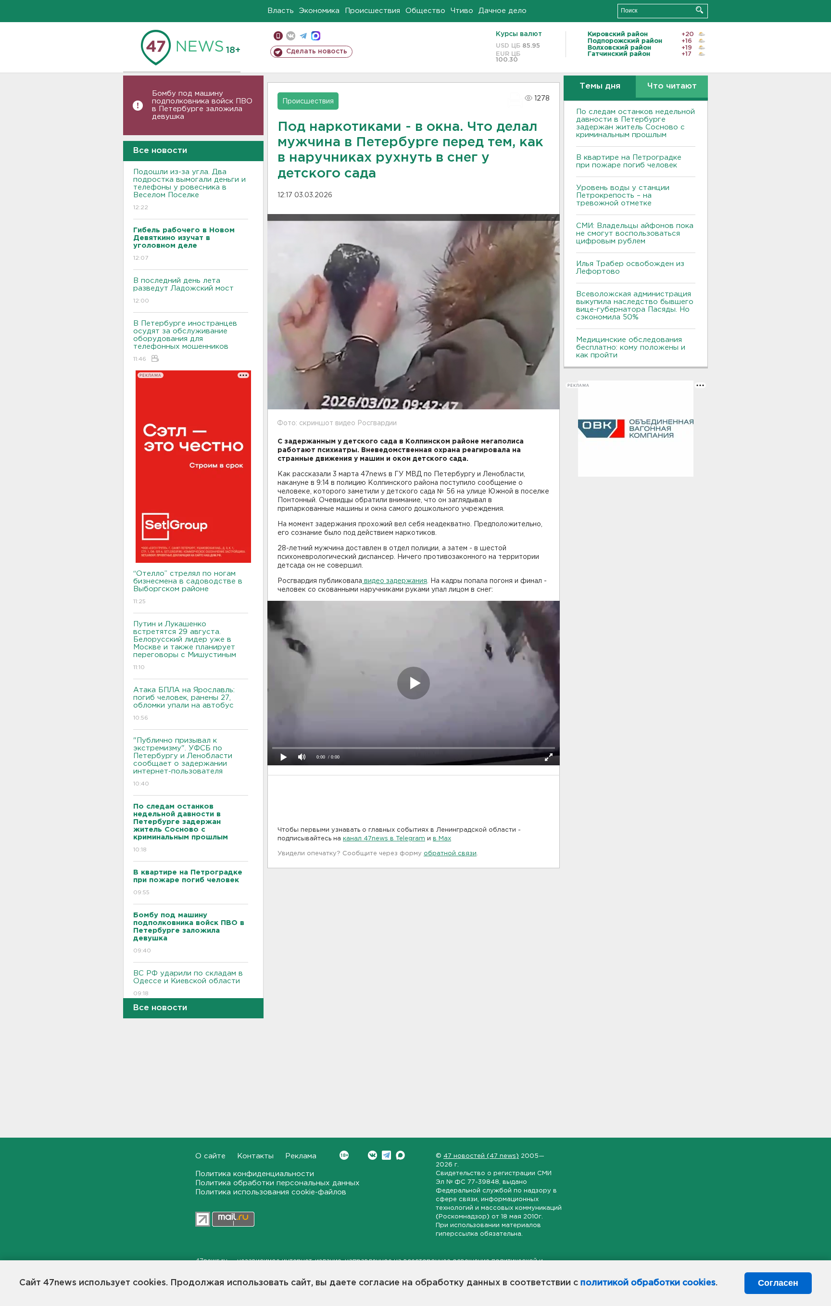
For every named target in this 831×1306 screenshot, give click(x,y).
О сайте (210, 1156)
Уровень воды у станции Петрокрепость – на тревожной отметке (622, 195)
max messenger (315, 35)
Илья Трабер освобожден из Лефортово (630, 268)
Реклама (300, 1156)
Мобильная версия (278, 35)
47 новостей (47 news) (481, 1156)
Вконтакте (372, 1155)
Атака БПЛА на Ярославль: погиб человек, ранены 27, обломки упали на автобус (184, 704)
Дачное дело (502, 11)
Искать (699, 9)
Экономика (319, 11)
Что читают (672, 86)
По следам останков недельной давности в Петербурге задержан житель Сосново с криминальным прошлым (635, 123)
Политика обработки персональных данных (277, 1183)
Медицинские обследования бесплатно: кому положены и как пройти (630, 347)
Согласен (778, 1283)
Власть (280, 11)
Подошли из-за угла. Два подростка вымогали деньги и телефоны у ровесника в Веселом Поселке (189, 189)
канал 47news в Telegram (384, 838)
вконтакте (290, 35)
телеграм (303, 35)
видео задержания (394, 581)
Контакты (255, 1156)
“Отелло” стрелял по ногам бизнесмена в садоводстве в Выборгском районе (187, 587)
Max (400, 1155)
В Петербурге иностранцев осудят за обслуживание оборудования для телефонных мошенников (185, 341)
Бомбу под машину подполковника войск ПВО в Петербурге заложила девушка (202, 105)
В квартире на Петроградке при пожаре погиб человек (628, 161)
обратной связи (450, 853)
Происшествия (372, 11)
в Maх (442, 838)
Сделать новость (316, 51)
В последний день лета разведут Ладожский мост (183, 291)
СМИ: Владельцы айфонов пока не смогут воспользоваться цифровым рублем (634, 233)
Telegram (386, 1155)
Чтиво (462, 11)
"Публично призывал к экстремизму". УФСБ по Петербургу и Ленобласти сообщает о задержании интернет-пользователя (182, 761)
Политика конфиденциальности (254, 1174)
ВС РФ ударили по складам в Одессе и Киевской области (188, 983)
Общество (425, 11)
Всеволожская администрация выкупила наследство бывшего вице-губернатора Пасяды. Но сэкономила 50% (634, 305)
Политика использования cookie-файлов (270, 1192)
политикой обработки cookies (648, 1283)
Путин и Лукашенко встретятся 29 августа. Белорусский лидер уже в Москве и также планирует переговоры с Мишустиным (184, 645)
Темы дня (599, 86)
